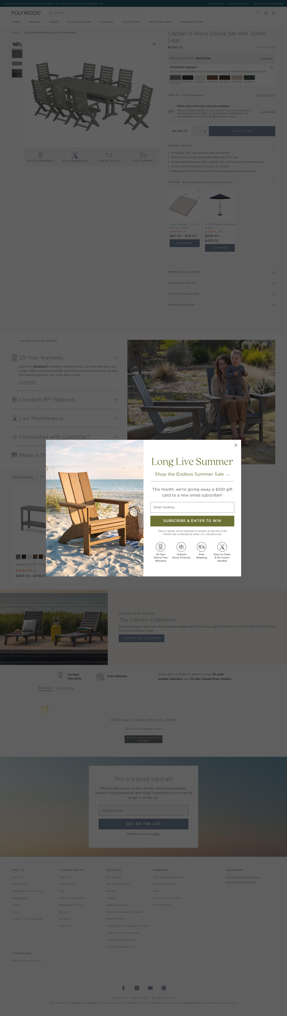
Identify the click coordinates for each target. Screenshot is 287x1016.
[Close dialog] (235, 445)
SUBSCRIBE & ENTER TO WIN (192, 521)
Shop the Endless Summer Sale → (192, 474)
